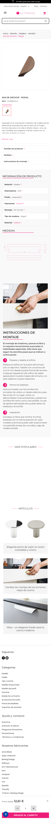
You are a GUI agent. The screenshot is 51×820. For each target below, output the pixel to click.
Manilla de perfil (9, 688)
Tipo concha (7, 681)
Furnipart (6, 774)
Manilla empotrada (10, 684)
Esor (4, 770)
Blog (36, 6)
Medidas (8, 155)
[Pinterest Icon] (3, 658)
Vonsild (19, 203)
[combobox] (25, 21)
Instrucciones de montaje (15, 161)
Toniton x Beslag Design (13, 793)
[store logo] (25, 13)
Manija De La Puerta (11, 696)
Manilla (5, 673)
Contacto (43, 6)
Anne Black (7, 752)
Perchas (5, 692)
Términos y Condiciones (13, 737)
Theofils (5, 789)
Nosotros (6, 722)
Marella (5, 785)
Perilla (4, 677)
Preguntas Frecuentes (12, 729)
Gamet (5, 778)
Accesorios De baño (11, 699)
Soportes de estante (11, 707)
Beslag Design (8, 759)
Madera (17, 223)
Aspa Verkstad (8, 755)
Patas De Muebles (10, 703)
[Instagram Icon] (7, 658)
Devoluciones (8, 733)
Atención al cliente (10, 725)
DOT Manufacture (10, 766)
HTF (3, 781)
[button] (25, 6)
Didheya (5, 763)
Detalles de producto (13, 149)
